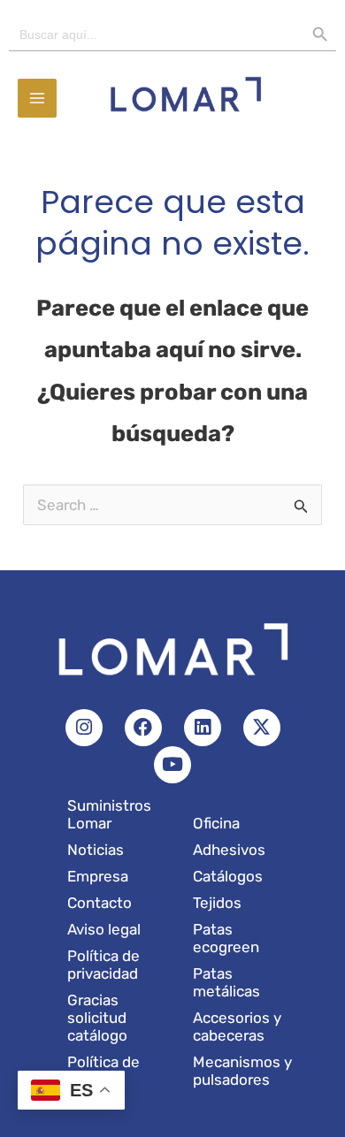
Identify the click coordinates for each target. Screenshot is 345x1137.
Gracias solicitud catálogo (97, 1017)
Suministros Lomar (109, 814)
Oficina (216, 823)
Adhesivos (229, 849)
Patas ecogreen (226, 938)
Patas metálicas (226, 982)
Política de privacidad (103, 964)
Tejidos (217, 903)
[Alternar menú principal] (37, 98)
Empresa (97, 876)
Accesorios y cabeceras (237, 1026)
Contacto (99, 903)
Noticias (95, 849)
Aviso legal (104, 929)
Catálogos (228, 876)
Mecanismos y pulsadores (242, 1070)
